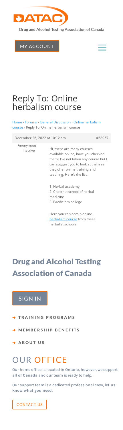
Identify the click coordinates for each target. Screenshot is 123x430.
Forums (31, 122)
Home (17, 122)
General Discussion (55, 122)
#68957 (102, 137)
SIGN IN (30, 298)
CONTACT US (30, 404)
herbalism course (63, 219)
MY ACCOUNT (37, 46)
